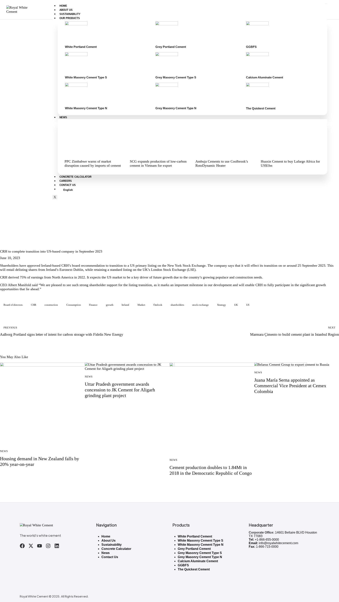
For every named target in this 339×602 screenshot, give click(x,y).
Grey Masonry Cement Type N (200, 557)
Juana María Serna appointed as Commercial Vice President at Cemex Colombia (290, 385)
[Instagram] (48, 545)
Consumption (73, 304)
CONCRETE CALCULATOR (75, 176)
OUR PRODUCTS (69, 18)
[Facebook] (22, 545)
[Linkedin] (56, 545)
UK (236, 304)
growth (109, 304)
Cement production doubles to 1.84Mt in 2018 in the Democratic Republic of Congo (211, 470)
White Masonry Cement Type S (200, 540)
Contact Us (109, 557)
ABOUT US (66, 9)
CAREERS (65, 180)
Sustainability (111, 544)
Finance (93, 304)
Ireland (125, 304)
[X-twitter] (30, 545)
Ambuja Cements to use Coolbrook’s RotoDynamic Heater (221, 163)
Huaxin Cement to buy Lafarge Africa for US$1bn (290, 163)
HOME (63, 5)
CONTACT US (67, 185)
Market (141, 304)
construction (51, 304)
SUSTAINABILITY (69, 14)
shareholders (177, 304)
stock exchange (200, 304)
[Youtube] (39, 545)
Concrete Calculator (116, 548)
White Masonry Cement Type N (200, 544)
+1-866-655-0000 (267, 539)
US (247, 304)
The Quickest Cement (194, 569)
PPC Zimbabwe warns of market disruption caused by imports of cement (93, 163)
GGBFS (183, 565)
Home (105, 536)
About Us (108, 540)
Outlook (157, 304)
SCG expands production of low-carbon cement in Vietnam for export (158, 163)
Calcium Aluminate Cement (198, 561)
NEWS (63, 117)
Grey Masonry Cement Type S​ (200, 553)
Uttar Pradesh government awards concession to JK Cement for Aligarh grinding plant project (120, 390)
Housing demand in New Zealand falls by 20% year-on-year (39, 461)
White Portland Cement (195, 536)
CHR (33, 304)
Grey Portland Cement (194, 548)
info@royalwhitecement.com (278, 543)
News (6, 244)
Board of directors (13, 304)
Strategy (221, 304)
